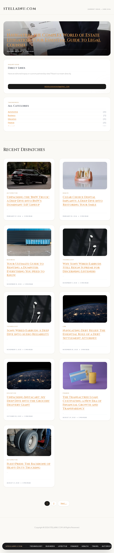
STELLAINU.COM (14, 546)
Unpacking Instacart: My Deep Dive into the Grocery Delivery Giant (28, 401)
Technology (36, 546)
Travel (95, 546)
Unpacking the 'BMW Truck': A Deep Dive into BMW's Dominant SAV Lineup (28, 201)
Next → (64, 503)
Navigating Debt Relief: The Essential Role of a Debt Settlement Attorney (84, 334)
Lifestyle (62, 546)
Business (50, 546)
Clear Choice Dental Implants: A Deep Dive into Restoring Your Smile (83, 201)
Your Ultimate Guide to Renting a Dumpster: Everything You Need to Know (25, 269)
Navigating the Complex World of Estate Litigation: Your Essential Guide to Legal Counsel (54, 40)
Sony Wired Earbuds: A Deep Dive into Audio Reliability (28, 332)
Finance (75, 546)
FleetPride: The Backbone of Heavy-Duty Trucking (28, 466)
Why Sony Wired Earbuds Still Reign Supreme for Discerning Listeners (82, 267)
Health (85, 546)
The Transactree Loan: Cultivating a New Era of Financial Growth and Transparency (82, 402)
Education (12, 119)
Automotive (108, 546)
